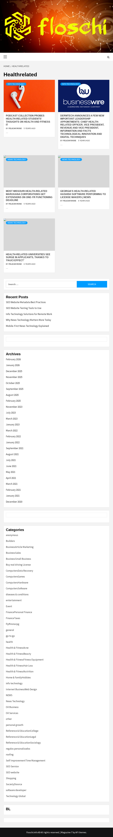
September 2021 (14, 448)
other (9, 719)
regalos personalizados (18, 748)
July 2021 (11, 460)
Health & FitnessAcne (17, 647)
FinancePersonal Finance (19, 612)
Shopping (11, 778)
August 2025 (12, 395)
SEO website (12, 772)
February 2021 (13, 489)
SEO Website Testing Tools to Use (23, 308)
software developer (16, 790)
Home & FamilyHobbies (18, 677)
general (10, 630)
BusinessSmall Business (18, 558)
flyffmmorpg (12, 624)
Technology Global (16, 796)
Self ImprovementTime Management (25, 760)
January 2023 (13, 424)
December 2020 (14, 501)
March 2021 (12, 483)
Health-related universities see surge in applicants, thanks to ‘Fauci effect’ (28, 257)
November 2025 (14, 377)
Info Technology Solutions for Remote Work (29, 314)
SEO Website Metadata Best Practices (26, 302)
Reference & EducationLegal (21, 736)
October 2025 (13, 383)
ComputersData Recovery (19, 570)
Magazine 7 (66, 832)
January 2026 (13, 365)
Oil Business (12, 707)
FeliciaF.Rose (15, 128)
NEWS (9, 695)
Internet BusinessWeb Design (21, 689)
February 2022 (13, 436)
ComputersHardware (17, 582)
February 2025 (13, 400)
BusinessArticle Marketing (20, 547)
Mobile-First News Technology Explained (27, 326)
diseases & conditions (17, 594)
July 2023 (11, 412)
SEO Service (12, 766)
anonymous (12, 535)
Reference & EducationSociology (23, 742)
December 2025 (14, 371)
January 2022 (13, 442)
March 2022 (12, 430)
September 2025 (14, 389)
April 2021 (11, 478)
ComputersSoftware (16, 588)
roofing (10, 754)
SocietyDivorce (14, 784)
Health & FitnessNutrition (19, 671)
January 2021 (13, 495)
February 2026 (13, 359)
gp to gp (10, 635)
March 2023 (12, 418)
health (9, 641)
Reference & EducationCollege (22, 730)
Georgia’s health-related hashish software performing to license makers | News (83, 194)
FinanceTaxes (13, 618)
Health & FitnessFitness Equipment (25, 659)
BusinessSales (13, 552)
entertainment (14, 600)
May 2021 (10, 472)
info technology (16, 84)
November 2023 (14, 406)
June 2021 (11, 466)
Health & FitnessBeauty (18, 653)
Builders (10, 541)
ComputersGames (15, 576)
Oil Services (12, 713)
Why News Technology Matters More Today (28, 320)
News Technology (17, 159)
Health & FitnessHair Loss (19, 665)
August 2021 (12, 454)
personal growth (14, 725)
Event (9, 606)
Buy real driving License (18, 564)
